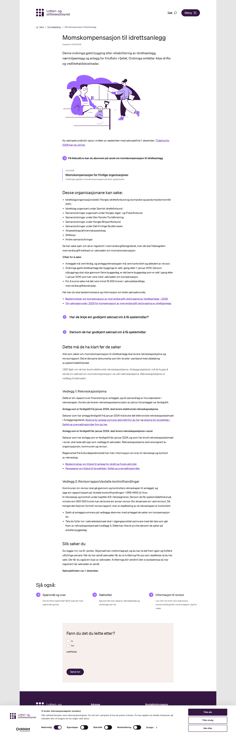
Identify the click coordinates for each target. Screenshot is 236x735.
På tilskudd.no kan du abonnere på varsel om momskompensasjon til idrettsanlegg (115, 158)
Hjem (41, 27)
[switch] (84, 727)
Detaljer (150, 727)
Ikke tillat (207, 728)
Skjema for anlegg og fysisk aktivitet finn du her (112, 419)
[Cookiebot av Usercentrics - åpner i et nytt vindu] (23, 730)
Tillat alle (207, 712)
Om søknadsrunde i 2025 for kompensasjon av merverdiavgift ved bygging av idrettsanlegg (118, 303)
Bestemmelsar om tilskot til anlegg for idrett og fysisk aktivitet (100, 464)
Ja (72, 641)
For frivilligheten (54, 27)
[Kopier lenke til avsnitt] (60, 192)
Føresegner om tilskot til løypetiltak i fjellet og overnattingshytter (102, 468)
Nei (72, 645)
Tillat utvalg (207, 720)
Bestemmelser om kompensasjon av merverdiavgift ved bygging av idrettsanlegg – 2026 (116, 298)
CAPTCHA (72, 651)
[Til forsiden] (53, 13)
